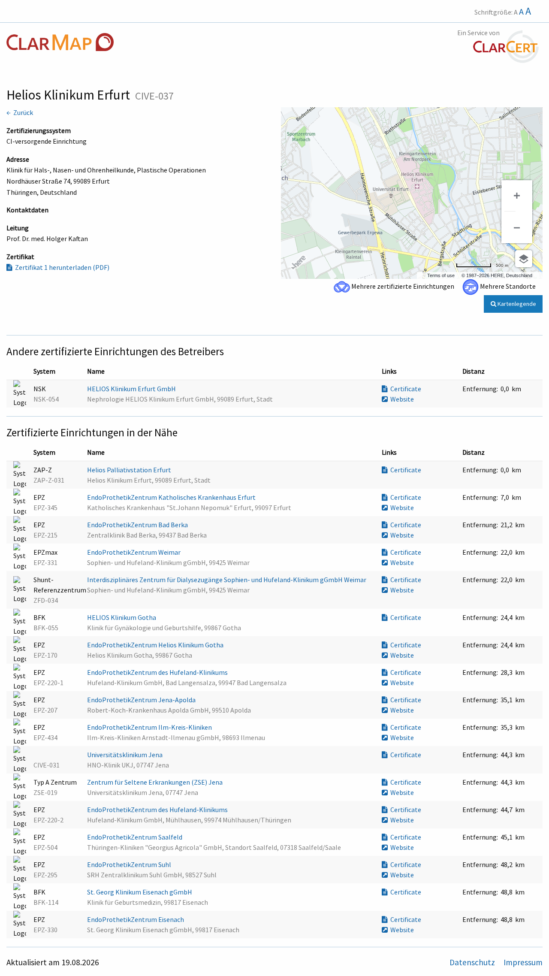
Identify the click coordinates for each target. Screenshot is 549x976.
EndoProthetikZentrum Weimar (134, 552)
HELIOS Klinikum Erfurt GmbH (132, 388)
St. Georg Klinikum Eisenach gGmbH (140, 892)
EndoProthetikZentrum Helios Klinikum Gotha (156, 645)
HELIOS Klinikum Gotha (122, 617)
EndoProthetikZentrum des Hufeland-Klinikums (158, 672)
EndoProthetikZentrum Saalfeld (135, 837)
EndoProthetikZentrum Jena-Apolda (142, 699)
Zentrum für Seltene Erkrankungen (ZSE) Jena (155, 782)
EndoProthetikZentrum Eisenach (136, 919)
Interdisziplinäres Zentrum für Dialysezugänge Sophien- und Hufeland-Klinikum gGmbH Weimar (227, 579)
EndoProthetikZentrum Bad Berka (138, 524)
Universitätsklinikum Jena (125, 754)
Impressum (523, 962)
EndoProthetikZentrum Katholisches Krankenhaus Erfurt (172, 497)
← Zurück (19, 112)
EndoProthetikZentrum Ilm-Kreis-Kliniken (150, 727)
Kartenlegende (516, 304)
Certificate (404, 388)
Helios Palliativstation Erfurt (129, 469)
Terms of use (441, 275)
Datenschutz (473, 962)
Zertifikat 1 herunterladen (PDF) (60, 267)
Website (401, 399)
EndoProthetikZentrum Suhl (129, 864)
